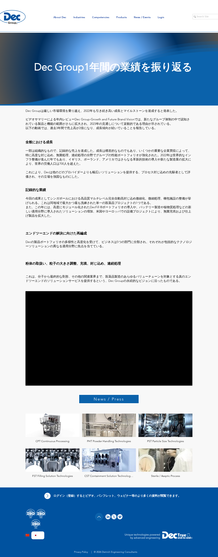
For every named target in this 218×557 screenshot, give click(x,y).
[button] (60, 17)
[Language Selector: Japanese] (37, 535)
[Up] (47, 496)
